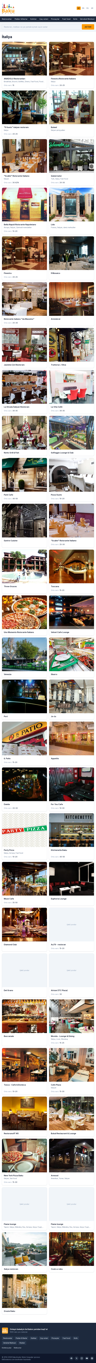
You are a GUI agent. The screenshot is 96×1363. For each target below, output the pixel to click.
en (83, 8)
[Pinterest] (92, 1358)
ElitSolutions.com (8, 1359)
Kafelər (33, 19)
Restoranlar (7, 19)
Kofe (75, 19)
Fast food (66, 19)
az (79, 8)
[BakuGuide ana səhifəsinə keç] (8, 8)
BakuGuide (17, 1357)
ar (92, 8)
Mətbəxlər (17, 1348)
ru (88, 8)
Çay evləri (43, 19)
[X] (76, 1358)
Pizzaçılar (55, 19)
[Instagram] (82, 1358)
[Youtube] (87, 1358)
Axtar (88, 27)
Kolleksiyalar (6, 1348)
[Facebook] (71, 1358)
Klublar (22, 1343)
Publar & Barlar (21, 19)
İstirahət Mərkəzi (87, 19)
